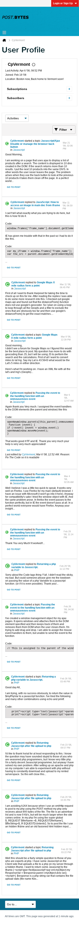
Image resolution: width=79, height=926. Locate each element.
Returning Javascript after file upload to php (31, 744)
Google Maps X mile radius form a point (33, 284)
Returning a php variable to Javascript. (33, 566)
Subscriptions (17, 89)
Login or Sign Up (63, 3)
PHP (16, 570)
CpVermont (17, 140)
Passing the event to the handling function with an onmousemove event (35, 396)
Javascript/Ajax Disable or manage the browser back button (35, 143)
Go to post (13, 187)
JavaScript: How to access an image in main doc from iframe (35, 204)
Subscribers (15, 98)
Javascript (19, 149)
